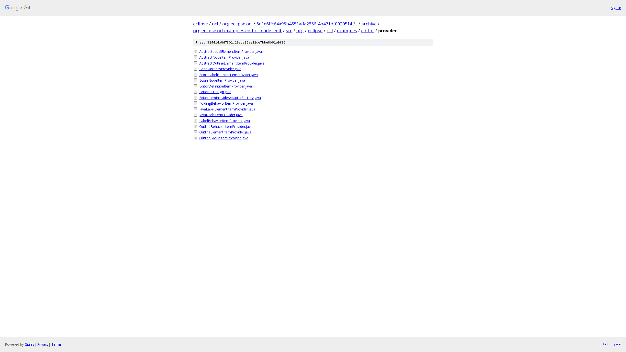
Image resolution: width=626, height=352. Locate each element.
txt (605, 344)
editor (367, 30)
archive (369, 24)
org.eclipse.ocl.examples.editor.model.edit (237, 30)
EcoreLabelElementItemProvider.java (228, 74)
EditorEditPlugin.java (215, 91)
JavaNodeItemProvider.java (221, 114)
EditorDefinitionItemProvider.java (225, 86)
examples (347, 30)
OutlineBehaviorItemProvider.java (226, 126)
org (300, 30)
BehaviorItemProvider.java (220, 68)
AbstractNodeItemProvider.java (224, 57)
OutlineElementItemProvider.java (225, 132)
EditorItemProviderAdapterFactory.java (230, 97)
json (617, 344)
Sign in (616, 7)
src (289, 30)
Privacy (42, 344)
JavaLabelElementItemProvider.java (227, 109)
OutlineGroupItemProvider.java (223, 138)
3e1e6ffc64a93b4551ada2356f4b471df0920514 (304, 24)
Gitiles (29, 344)
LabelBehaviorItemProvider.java (224, 120)
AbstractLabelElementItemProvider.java (230, 51)
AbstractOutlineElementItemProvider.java (232, 63)
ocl (215, 24)
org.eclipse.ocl (237, 24)
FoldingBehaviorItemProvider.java (226, 103)
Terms (56, 344)
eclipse (200, 24)
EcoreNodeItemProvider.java (222, 80)
